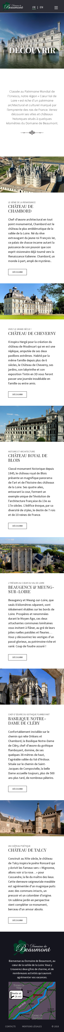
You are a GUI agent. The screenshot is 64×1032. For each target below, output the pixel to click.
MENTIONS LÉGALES (32, 1026)
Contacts (10, 1026)
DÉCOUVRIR (17, 272)
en (41, 7)
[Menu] (56, 7)
